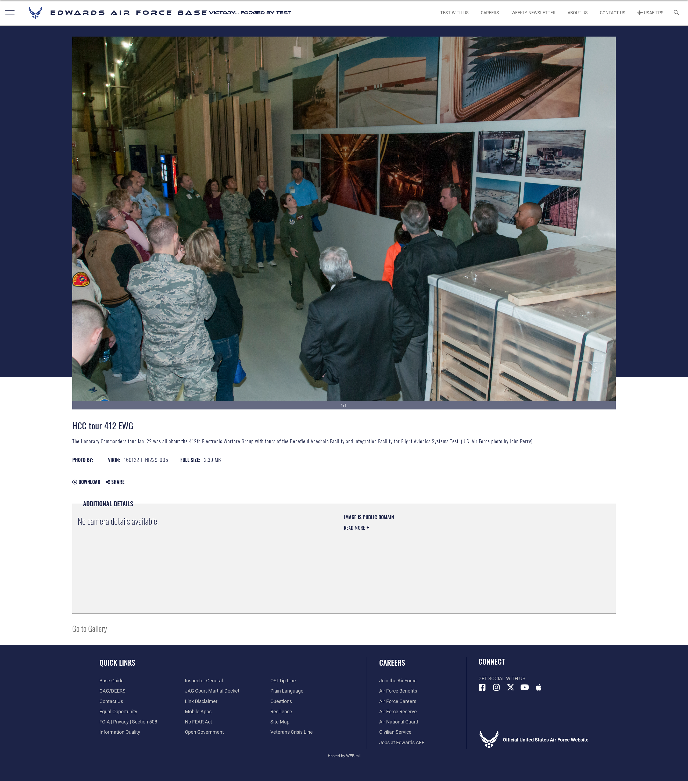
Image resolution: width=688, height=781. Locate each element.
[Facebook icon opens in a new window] (482, 687)
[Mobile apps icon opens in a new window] (539, 687)
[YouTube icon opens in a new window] (525, 687)
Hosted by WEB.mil (344, 756)
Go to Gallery (89, 628)
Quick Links (117, 662)
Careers (392, 662)
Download (88, 481)
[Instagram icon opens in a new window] (496, 687)
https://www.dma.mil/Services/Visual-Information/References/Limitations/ (407, 554)
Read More (355, 528)
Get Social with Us (501, 678)
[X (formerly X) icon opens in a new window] (511, 687)
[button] (8, 13)
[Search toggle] (676, 13)
